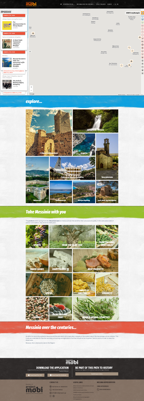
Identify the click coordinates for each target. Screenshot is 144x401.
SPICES (49, 293)
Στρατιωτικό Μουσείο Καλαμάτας (72, 177)
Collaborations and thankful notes (83, 392)
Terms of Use (77, 394)
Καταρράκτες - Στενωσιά (95, 130)
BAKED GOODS (37, 269)
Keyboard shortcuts (122, 94)
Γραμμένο (84, 153)
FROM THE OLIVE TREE (72, 245)
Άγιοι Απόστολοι (107, 177)
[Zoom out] (31, 90)
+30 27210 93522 (57, 390)
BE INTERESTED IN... (69, 4)
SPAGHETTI (107, 293)
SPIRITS (37, 245)
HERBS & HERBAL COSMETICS (96, 317)
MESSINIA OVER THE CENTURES (85, 4)
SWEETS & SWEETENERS (84, 292)
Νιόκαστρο (37, 200)
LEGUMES (37, 317)
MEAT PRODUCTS (96, 269)
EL (115, 4)
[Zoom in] (31, 87)
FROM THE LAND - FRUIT (60, 316)
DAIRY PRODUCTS (60, 269)
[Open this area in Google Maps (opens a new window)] (32, 94)
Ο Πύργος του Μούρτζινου (49, 153)
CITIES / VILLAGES (101, 4)
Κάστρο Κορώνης (84, 200)
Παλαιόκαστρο (61, 200)
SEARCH (109, 4)
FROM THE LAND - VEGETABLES (107, 244)
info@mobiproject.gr (59, 393)
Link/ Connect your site (79, 390)
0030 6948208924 (105, 389)
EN (117, 4)
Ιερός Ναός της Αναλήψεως (107, 200)
